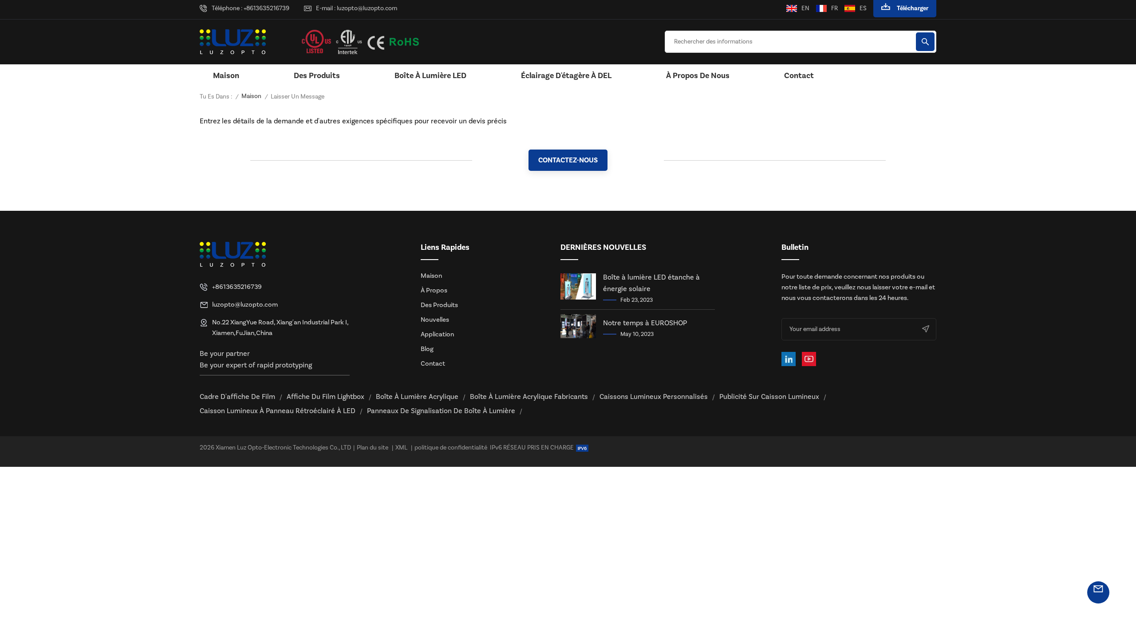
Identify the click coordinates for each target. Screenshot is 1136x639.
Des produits (317, 76)
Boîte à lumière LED (430, 76)
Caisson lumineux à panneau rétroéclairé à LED (277, 410)
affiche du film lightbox (325, 396)
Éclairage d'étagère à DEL (566, 76)
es (863, 8)
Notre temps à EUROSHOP (645, 323)
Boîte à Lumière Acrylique (417, 396)
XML (401, 448)
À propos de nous (698, 76)
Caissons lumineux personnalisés (654, 396)
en (805, 8)
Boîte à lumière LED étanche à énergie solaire (651, 283)
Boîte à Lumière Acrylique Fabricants (529, 396)
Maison (226, 76)
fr (834, 8)
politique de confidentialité (450, 448)
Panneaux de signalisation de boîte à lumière (441, 410)
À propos (434, 290)
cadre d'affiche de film (237, 396)
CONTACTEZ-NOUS (568, 160)
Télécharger (912, 8)
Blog (427, 349)
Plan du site (372, 448)
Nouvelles (435, 320)
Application (437, 334)
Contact (799, 76)
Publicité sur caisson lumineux (769, 396)
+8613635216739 (266, 8)
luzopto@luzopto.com (367, 8)
